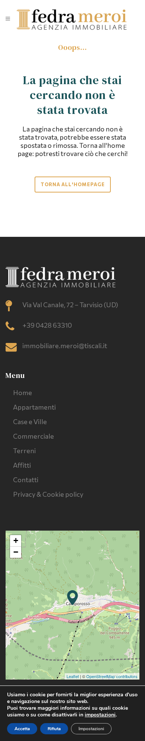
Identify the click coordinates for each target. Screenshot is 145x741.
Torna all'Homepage (73, 184)
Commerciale (33, 436)
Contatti (25, 480)
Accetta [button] (22, 729)
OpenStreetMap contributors (112, 676)
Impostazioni (91, 729)
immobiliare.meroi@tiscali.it (64, 345)
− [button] (15, 552)
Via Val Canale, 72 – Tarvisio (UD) (70, 304)
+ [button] (15, 540)
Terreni (24, 450)
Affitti (22, 465)
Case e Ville (30, 421)
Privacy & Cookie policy (48, 494)
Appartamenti (34, 407)
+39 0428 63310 (47, 325)
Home (22, 392)
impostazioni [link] (100, 714)
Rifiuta (54, 729)
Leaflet (73, 676)
